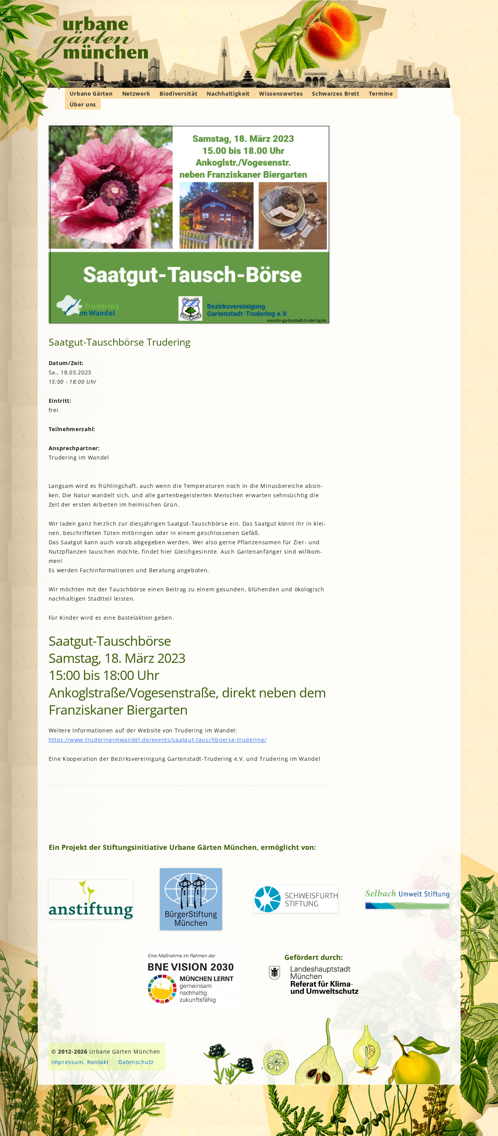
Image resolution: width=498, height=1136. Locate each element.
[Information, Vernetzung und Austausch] (95, 39)
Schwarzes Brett (335, 93)
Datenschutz (136, 1062)
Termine (381, 93)
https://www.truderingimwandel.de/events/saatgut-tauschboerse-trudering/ (158, 739)
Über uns (83, 104)
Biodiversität (178, 93)
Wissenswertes (281, 93)
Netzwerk (136, 93)
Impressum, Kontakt (80, 1062)
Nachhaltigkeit (228, 93)
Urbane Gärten (91, 93)
